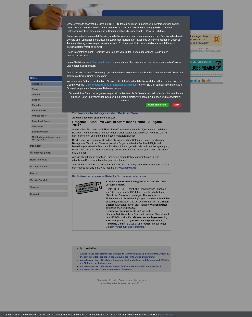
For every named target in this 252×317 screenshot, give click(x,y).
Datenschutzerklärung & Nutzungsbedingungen (111, 84)
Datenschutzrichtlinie (103, 62)
